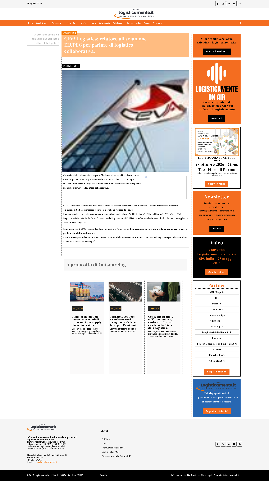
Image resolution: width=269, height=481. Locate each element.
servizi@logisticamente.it (45, 462)
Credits (103, 475)
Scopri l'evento (216, 184)
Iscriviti (217, 229)
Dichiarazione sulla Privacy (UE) (116, 456)
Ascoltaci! (216, 118)
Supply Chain (41, 23)
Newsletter (157, 23)
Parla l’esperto (119, 23)
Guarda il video (216, 272)
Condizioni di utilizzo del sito (227, 475)
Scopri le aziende (216, 372)
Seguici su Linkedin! (217, 411)
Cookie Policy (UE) (110, 452)
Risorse (130, 23)
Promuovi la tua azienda (113, 448)
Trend (93, 23)
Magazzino (56, 23)
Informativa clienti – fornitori (185, 475)
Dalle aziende (104, 23)
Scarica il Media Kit (217, 52)
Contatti (106, 444)
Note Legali (206, 475)
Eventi (83, 23)
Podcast (147, 23)
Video (138, 23)
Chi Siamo (106, 439)
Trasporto (71, 23)
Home (30, 23)
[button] (240, 23)
